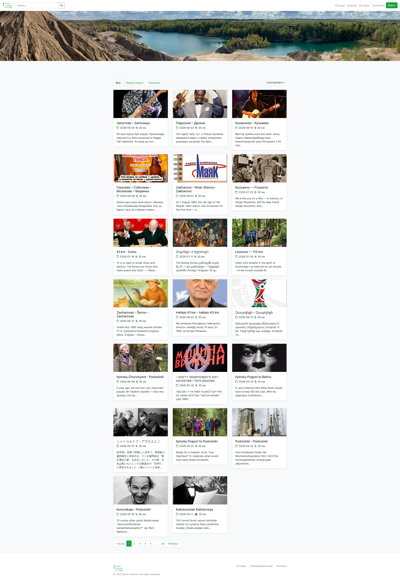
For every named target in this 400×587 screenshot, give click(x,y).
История (364, 5)
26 (162, 543)
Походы (340, 5)
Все (118, 82)
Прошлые (154, 82)
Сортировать (274, 82)
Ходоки (352, 5)
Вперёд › (173, 543)
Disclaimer (378, 5)
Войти (391, 5)
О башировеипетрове (261, 566)
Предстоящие (134, 82)
